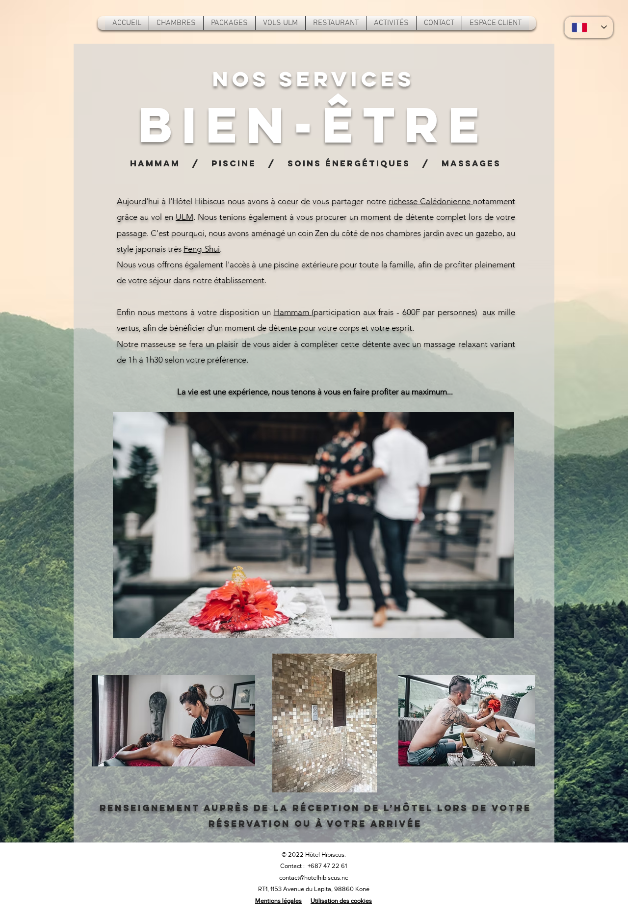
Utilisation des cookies (341, 900)
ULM (184, 217)
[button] (391, 23)
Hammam (293, 312)
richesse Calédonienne (431, 201)
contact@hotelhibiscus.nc (313, 877)
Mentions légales (278, 900)
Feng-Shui (201, 249)
